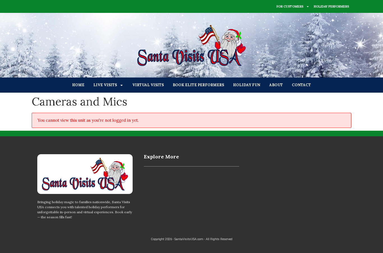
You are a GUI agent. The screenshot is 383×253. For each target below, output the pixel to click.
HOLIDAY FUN (246, 85)
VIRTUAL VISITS (148, 85)
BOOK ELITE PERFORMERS (198, 85)
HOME (78, 85)
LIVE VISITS (105, 85)
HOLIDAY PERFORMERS (331, 6)
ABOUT (276, 85)
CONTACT (301, 85)
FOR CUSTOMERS (289, 6)
